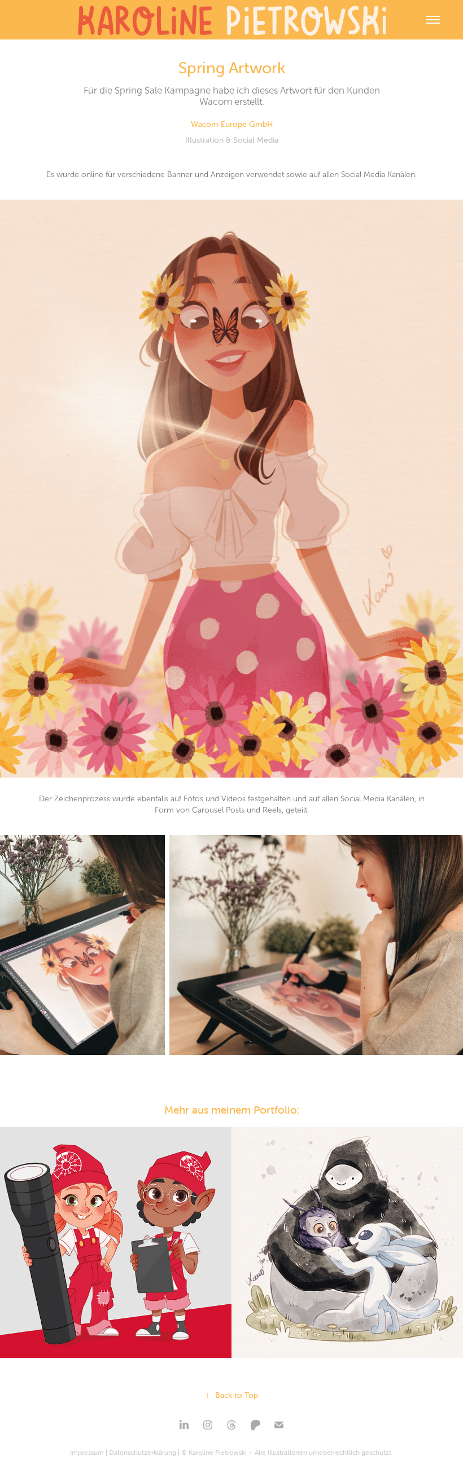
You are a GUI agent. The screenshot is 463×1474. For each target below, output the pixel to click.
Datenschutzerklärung (142, 1452)
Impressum (87, 1452)
